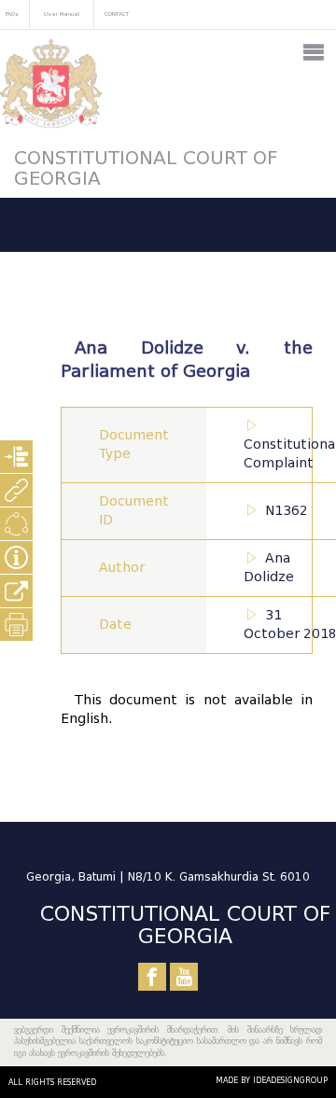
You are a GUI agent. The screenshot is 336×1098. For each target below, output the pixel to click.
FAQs (12, 13)
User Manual (61, 13)
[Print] (16, 624)
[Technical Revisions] (16, 523)
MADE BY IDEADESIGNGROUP (272, 1080)
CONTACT (117, 13)
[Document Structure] (16, 456)
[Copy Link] (16, 591)
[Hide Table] (16, 557)
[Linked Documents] (16, 490)
